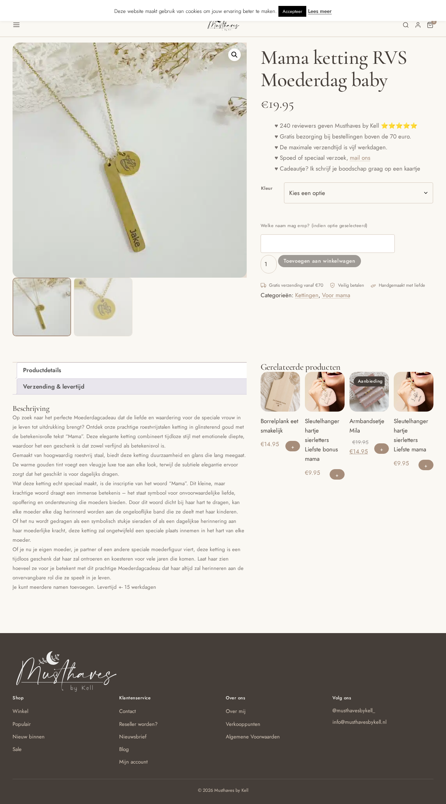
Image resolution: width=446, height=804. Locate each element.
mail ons (360, 157)
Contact (127, 711)
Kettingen (306, 295)
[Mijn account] (418, 25)
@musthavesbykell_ (353, 710)
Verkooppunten (243, 724)
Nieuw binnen (29, 737)
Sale (17, 749)
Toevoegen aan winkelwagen (319, 261)
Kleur (267, 188)
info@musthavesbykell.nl (359, 722)
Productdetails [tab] (42, 370)
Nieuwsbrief (132, 737)
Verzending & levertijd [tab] (53, 386)
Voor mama (336, 295)
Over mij (236, 711)
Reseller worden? (138, 724)
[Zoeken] (405, 25)
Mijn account (133, 762)
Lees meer (320, 11)
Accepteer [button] (292, 11)
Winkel (20, 711)
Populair (22, 724)
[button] (110, 25)
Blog (124, 749)
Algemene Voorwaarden (253, 737)
